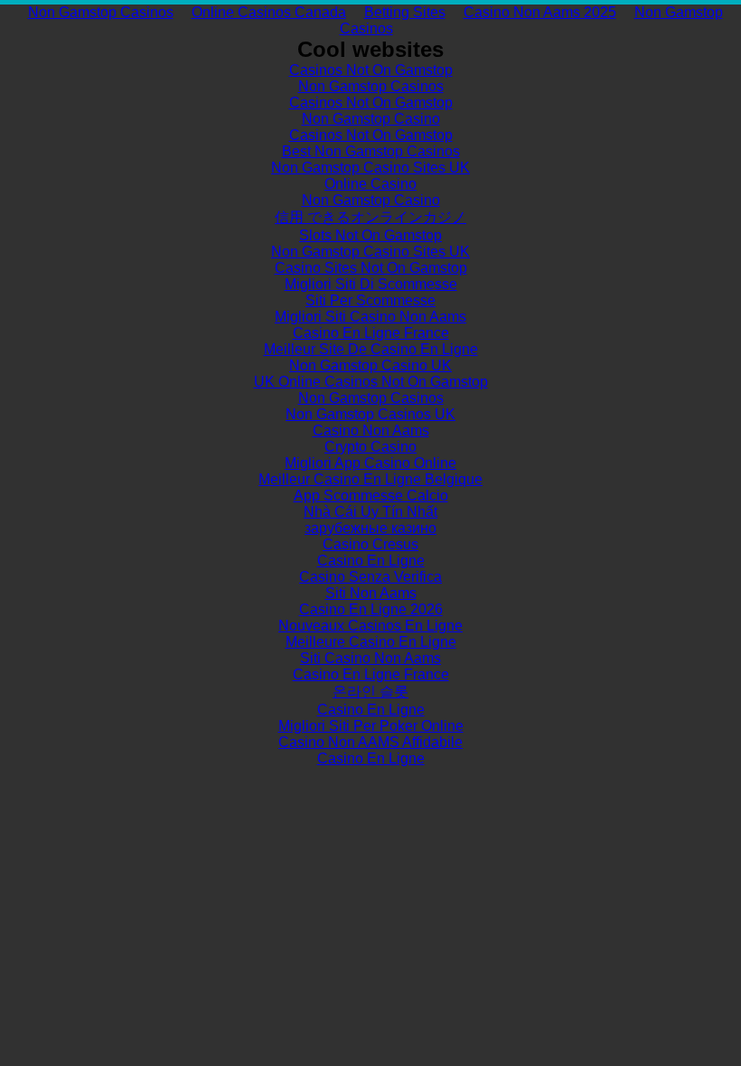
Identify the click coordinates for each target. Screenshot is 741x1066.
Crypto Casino (370, 446)
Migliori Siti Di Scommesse (371, 284)
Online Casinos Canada (269, 12)
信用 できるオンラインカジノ (370, 217)
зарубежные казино (370, 528)
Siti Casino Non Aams (370, 658)
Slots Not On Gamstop (370, 235)
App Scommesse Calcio (371, 495)
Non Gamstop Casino (371, 118)
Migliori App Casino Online (370, 463)
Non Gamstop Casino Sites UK (370, 167)
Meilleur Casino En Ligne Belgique (370, 479)
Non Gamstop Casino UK (370, 365)
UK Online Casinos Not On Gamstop (371, 381)
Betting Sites (405, 12)
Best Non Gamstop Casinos (371, 151)
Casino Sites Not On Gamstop (371, 268)
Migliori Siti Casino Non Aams (370, 316)
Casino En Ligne (371, 560)
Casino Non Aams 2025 (540, 12)
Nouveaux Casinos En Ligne (370, 625)
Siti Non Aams (371, 593)
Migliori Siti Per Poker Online (371, 726)
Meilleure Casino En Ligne (371, 642)
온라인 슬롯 (370, 691)
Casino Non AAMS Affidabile (370, 742)
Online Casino (370, 184)
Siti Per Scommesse (370, 300)
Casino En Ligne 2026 (371, 609)
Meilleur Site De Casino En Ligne (371, 349)
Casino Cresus (370, 544)
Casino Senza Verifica (370, 576)
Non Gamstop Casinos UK (370, 414)
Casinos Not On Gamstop (371, 70)
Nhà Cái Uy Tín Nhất (370, 511)
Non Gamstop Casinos (101, 12)
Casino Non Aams (371, 430)
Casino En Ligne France (371, 333)
